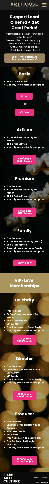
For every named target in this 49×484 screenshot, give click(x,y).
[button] (44, 5)
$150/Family (25, 262)
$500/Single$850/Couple (24, 395)
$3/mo (24, 96)
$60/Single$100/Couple (24, 160)
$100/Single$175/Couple (24, 212)
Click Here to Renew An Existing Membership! (24, 58)
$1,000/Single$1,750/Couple (24, 460)
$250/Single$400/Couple (24, 340)
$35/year (24, 112)
